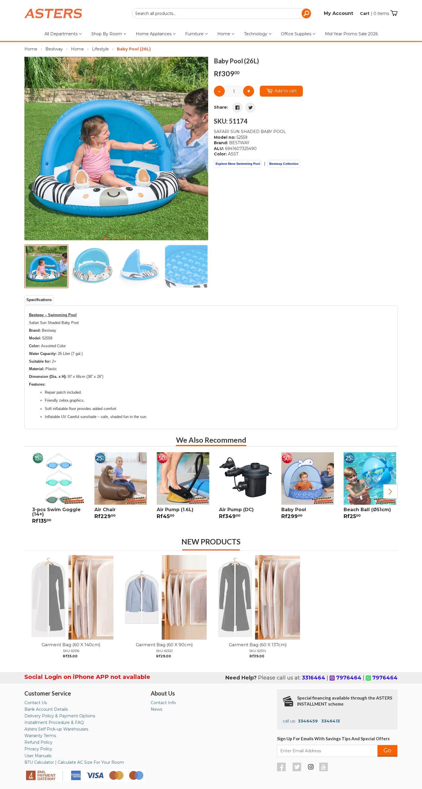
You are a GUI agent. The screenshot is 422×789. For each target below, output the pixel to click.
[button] (201, 148)
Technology (256, 33)
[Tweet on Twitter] (250, 107)
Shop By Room (107, 33)
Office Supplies (296, 33)
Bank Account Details (46, 709)
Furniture (195, 33)
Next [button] (390, 492)
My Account (338, 13)
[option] (55, 491)
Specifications (39, 300)
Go (387, 750)
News (156, 709)
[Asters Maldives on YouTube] (324, 769)
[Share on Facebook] (237, 107)
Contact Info (163, 702)
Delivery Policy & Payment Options (59, 715)
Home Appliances (154, 33)
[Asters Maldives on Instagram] (311, 767)
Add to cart (285, 90)
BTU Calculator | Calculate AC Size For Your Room (74, 762)
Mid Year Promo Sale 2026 (351, 33)
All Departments (61, 33)
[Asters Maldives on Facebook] (282, 769)
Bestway (54, 49)
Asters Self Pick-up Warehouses (56, 729)
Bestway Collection (284, 163)
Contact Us (35, 702)
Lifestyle (100, 49)
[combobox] (221, 13)
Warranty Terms (40, 735)
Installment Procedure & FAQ (54, 722)
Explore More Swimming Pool (238, 163)
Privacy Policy (38, 748)
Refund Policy (38, 742)
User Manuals (37, 755)
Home (224, 33)
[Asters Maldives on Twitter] (298, 769)
